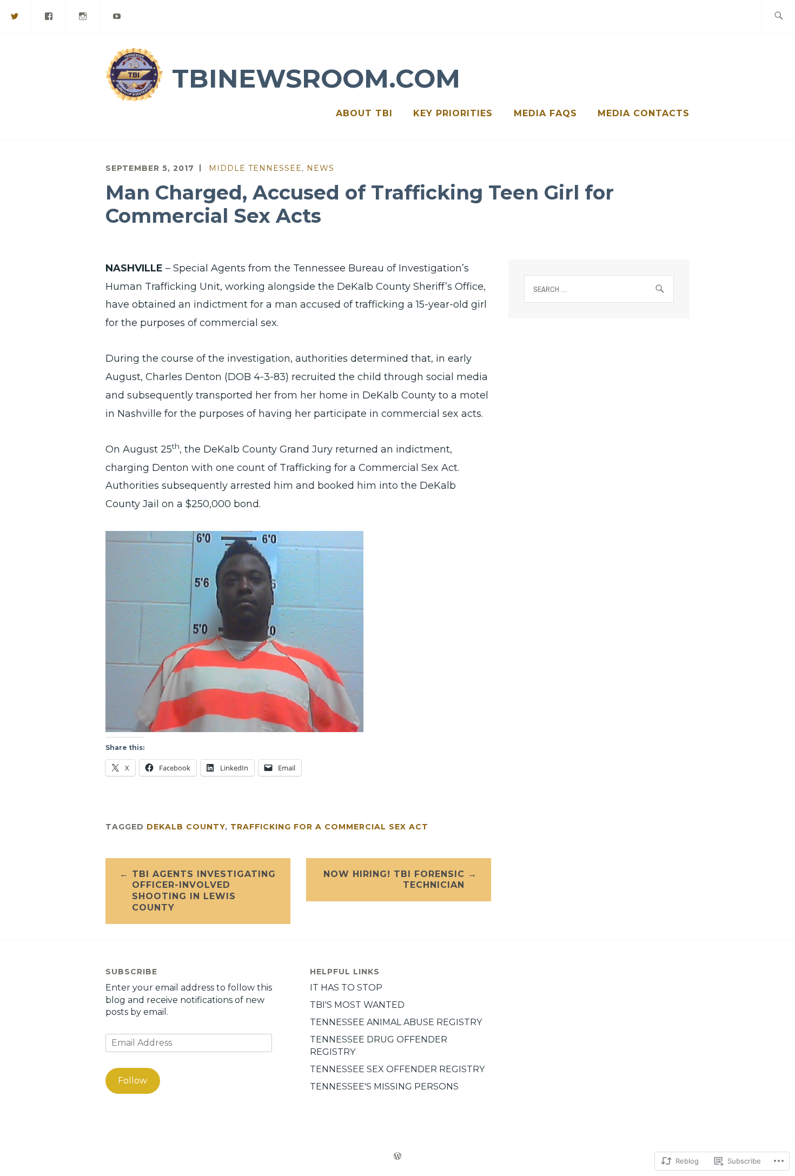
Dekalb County (186, 827)
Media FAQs (545, 113)
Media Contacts (644, 113)
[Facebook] (49, 16)
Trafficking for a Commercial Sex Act (329, 827)
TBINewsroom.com (316, 78)
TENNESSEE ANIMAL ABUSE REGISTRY (396, 1022)
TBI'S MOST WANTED (357, 1005)
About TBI (364, 113)
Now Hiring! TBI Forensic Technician (394, 880)
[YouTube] (117, 16)
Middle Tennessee (255, 168)
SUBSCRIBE (131, 971)
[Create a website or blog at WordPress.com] (397, 1156)
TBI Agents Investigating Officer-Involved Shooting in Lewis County (204, 891)
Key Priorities (453, 113)
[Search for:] (778, 16)
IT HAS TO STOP (346, 987)
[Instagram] (83, 16)
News (320, 168)
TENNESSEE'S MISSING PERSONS (384, 1086)
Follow (132, 1080)
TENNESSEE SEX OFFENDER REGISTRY (397, 1069)
